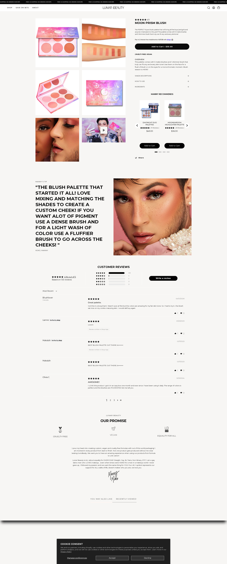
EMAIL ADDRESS (78, 276)
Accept (112, 558)
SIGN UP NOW (90, 290)
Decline (147, 558)
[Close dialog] (158, 253)
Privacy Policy (66, 552)
